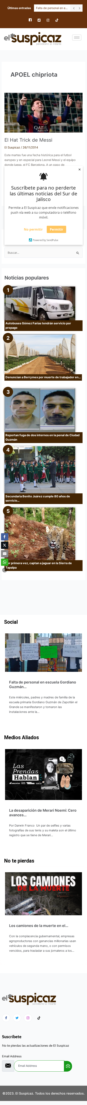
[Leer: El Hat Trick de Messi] (43, 112)
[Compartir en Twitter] (4, 545)
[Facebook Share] (4, 536)
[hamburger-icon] (76, 37)
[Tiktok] (39, 1018)
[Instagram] (48, 20)
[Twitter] (39, 20)
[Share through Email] (4, 553)
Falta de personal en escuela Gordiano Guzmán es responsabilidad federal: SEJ (52, 8)
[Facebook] (30, 20)
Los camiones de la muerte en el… (38, 926)
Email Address (12, 1056)
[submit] (68, 1066)
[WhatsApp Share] (4, 562)
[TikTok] (57, 20)
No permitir (33, 229)
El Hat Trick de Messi (28, 140)
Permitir (56, 229)
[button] (4, 570)
